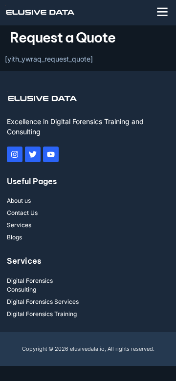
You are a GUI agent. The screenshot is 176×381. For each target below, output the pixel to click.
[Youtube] (51, 154)
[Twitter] (33, 154)
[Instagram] (14, 154)
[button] (162, 12)
